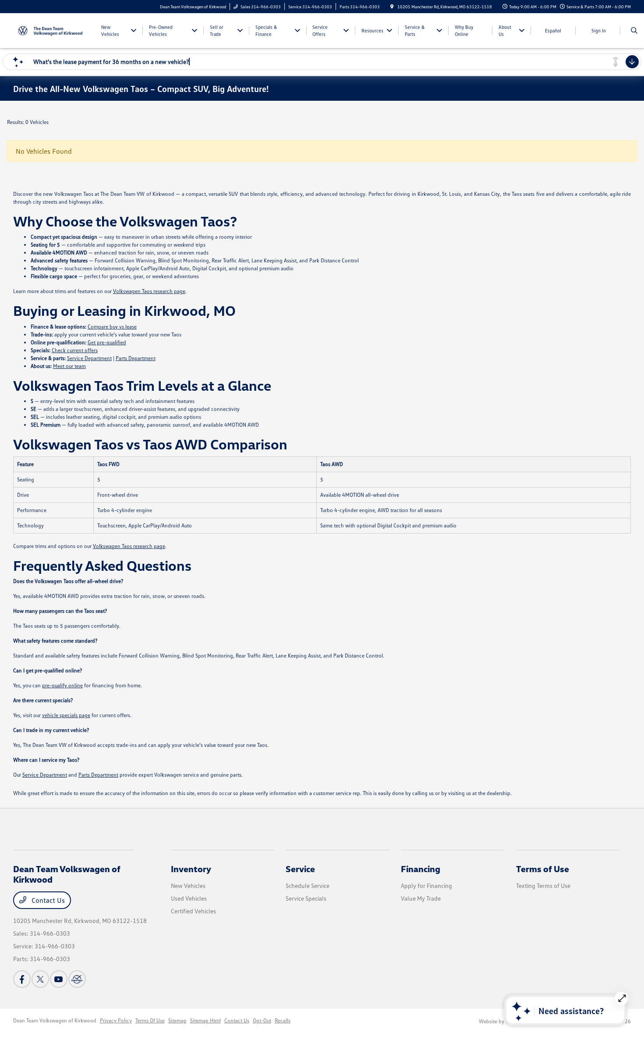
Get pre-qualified (107, 342)
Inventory (191, 868)
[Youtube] (58, 979)
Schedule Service (307, 885)
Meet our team (69, 366)
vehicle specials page (66, 715)
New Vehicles (188, 885)
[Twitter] (40, 979)
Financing (420, 868)
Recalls (282, 1020)
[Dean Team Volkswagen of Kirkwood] (52, 29)
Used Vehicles (189, 898)
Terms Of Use (150, 1020)
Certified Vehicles (193, 911)
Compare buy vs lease (112, 326)
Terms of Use (542, 868)
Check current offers (75, 350)
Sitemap (177, 1020)
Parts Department (136, 358)
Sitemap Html (205, 1020)
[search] (634, 30)
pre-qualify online (62, 685)
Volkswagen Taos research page (149, 291)
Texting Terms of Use (543, 885)
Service (300, 868)
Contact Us (47, 900)
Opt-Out (262, 1020)
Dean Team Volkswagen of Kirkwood (54, 1020)
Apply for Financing (426, 885)
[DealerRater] (77, 979)
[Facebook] (22, 979)
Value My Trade (421, 898)
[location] (392, 6)
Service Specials (306, 898)
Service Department (89, 358)
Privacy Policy (116, 1020)
